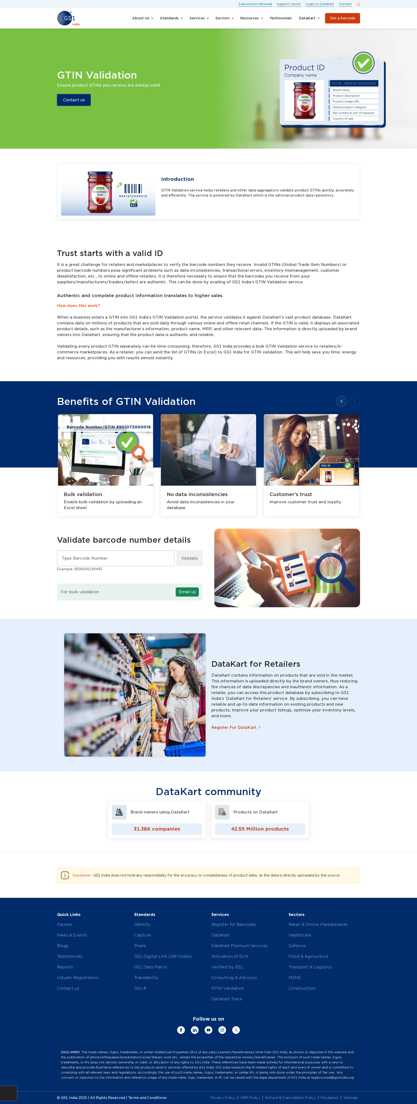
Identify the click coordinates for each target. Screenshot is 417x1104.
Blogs (63, 945)
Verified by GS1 (227, 967)
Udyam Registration (77, 977)
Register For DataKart (233, 727)
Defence (297, 945)
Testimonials (69, 956)
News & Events (72, 935)
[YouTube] (208, 1030)
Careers (64, 924)
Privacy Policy (223, 1098)
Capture (142, 935)
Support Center (289, 4)
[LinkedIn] (195, 1030)
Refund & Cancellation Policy (290, 1098)
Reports (65, 967)
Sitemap (350, 1098)
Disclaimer (330, 1098)
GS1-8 (140, 988)
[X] (236, 1030)
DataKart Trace (226, 999)
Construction (302, 988)
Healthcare (300, 935)
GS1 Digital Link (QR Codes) (163, 956)
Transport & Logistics (310, 967)
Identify (142, 924)
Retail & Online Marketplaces (318, 924)
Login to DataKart (320, 4)
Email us (187, 592)
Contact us (74, 100)
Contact (345, 4)
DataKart (220, 935)
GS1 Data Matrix (150, 967)
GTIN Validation (227, 988)
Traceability (146, 977)
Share (140, 945)
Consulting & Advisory (234, 977)
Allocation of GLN (229, 956)
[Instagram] (222, 1030)
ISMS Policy (250, 1098)
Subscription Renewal (255, 4)
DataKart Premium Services (239, 945)
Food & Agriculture (308, 956)
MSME (295, 977)
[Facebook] (181, 1030)
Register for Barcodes (233, 924)
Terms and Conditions (147, 1098)
